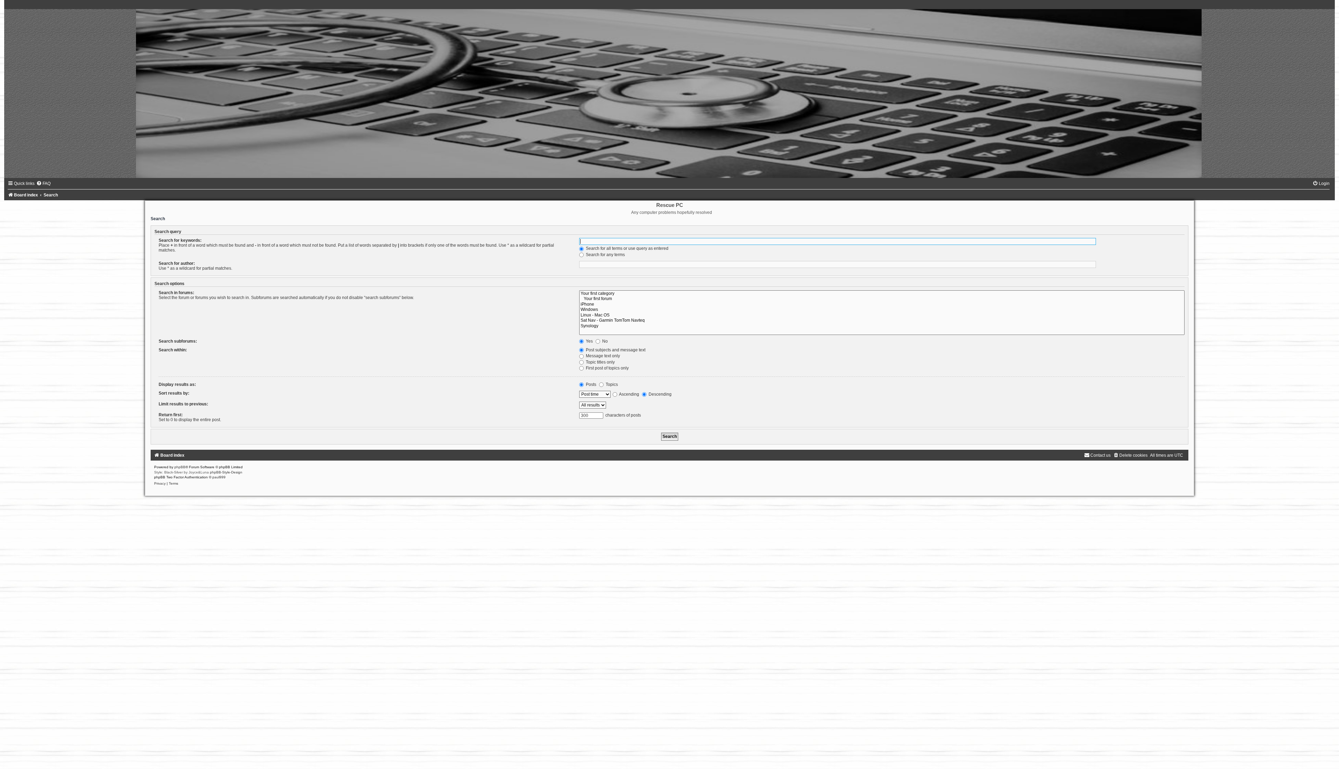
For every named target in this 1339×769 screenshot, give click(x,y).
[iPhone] (882, 304)
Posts (590, 384)
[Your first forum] (882, 299)
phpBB (180, 467)
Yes (589, 341)
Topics (611, 384)
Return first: (171, 414)
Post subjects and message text (615, 350)
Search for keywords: (180, 240)
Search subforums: (178, 341)
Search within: (173, 350)
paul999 (219, 477)
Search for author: (177, 263)
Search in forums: (176, 292)
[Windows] (882, 310)
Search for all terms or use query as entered (626, 248)
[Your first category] (882, 294)
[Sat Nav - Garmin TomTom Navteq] (882, 320)
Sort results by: (174, 393)
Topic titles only (600, 362)
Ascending (628, 394)
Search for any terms (605, 254)
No (604, 341)
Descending (660, 394)
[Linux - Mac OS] (882, 315)
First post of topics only (607, 368)
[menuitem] (43, 183)
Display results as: (177, 384)
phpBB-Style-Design (226, 472)
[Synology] (882, 326)
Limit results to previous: (183, 404)
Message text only (602, 355)
